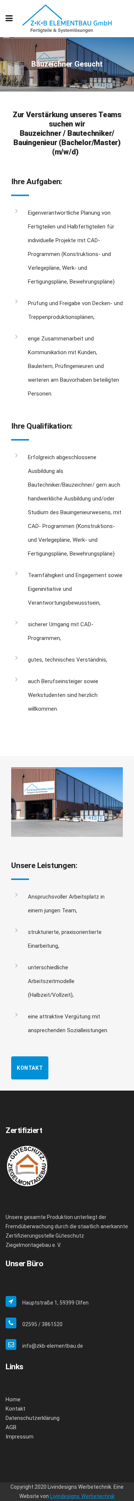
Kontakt (30, 1068)
